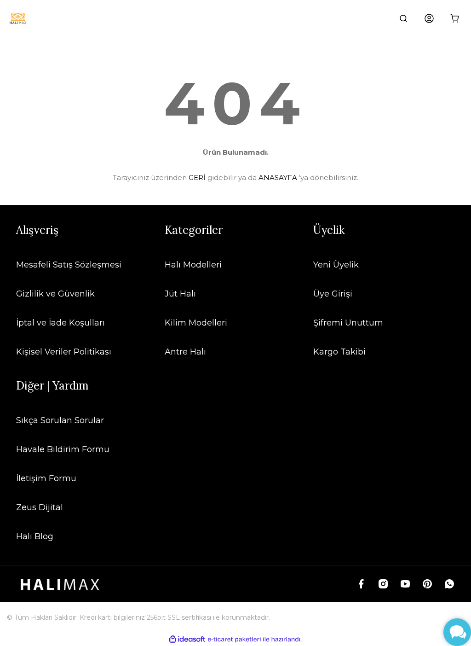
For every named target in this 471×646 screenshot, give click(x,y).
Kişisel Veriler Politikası (63, 352)
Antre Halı (185, 352)
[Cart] (455, 18)
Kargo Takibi (339, 352)
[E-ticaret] (234, 639)
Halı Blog (34, 536)
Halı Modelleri (193, 265)
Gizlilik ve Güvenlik (55, 294)
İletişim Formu (46, 478)
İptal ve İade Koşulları (60, 323)
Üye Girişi (332, 294)
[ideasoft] (187, 639)
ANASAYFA (277, 177)
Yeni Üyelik (336, 265)
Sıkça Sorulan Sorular (60, 420)
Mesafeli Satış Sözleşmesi (68, 265)
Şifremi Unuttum (348, 323)
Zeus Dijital (39, 507)
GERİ (197, 177)
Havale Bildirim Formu (62, 449)
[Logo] (18, 18)
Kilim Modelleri (196, 323)
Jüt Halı (180, 294)
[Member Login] (429, 18)
